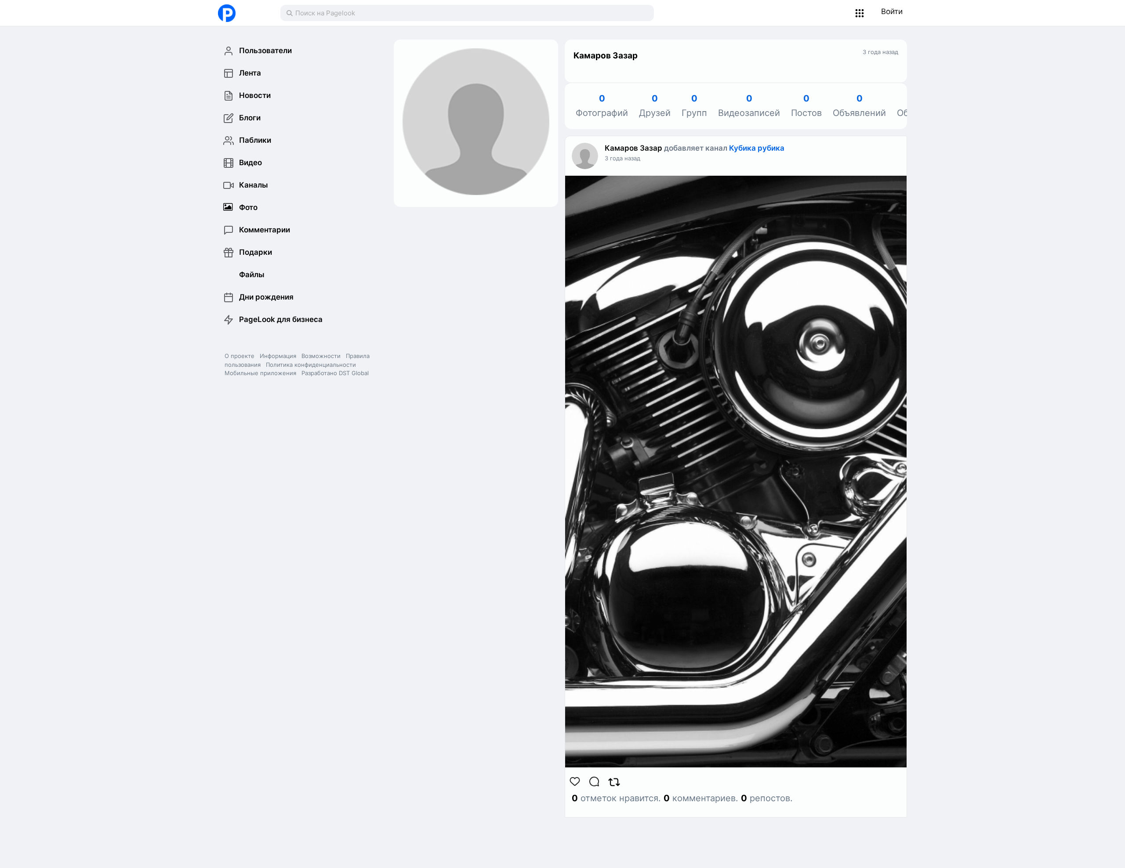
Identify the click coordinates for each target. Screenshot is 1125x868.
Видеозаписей (749, 106)
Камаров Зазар (633, 148)
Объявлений (859, 106)
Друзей (655, 106)
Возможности (321, 355)
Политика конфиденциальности (311, 364)
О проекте (239, 355)
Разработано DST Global (335, 372)
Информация (278, 355)
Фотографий (602, 106)
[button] (860, 13)
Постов (806, 106)
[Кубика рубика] (736, 479)
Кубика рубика (756, 148)
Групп (694, 106)
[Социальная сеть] (240, 13)
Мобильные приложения (260, 372)
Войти (892, 11)
